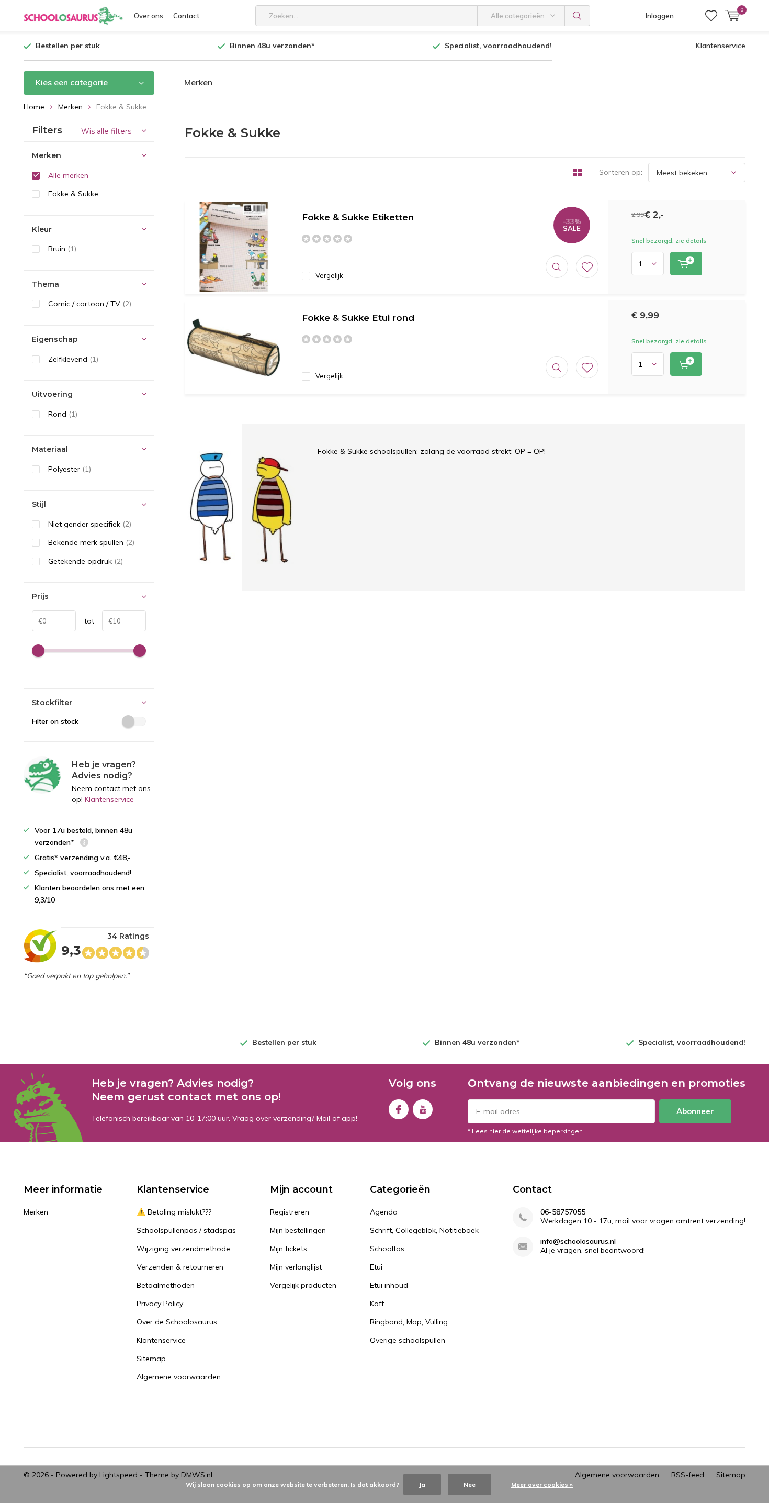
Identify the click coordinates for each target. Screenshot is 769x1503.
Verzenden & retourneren (180, 1267)
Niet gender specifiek (89, 524)
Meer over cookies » (542, 1484)
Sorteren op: (620, 172)
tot (85, 621)
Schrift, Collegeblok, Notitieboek (424, 1230)
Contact (186, 16)
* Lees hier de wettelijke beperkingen (525, 1131)
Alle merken (68, 175)
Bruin (62, 248)
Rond (62, 414)
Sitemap (151, 1358)
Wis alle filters (106, 131)
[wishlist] (711, 15)
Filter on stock (55, 721)
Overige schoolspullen (407, 1340)
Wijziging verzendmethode (183, 1248)
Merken (198, 82)
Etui (376, 1267)
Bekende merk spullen (91, 542)
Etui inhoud (389, 1285)
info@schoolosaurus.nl (578, 1241)
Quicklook (557, 266)
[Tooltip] (84, 844)
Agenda (384, 1212)
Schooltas (387, 1248)
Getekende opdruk (85, 561)
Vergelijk (329, 275)
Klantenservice (720, 45)
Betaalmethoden (166, 1285)
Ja (422, 1484)
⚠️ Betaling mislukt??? (174, 1212)
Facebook (399, 1109)
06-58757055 (562, 1212)
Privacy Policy (160, 1303)
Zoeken (577, 15)
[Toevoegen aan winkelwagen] (686, 263)
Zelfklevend (73, 359)
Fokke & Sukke (73, 193)
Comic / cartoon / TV (89, 303)
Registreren (289, 1212)
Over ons (148, 16)
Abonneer (695, 1111)
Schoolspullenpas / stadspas (186, 1230)
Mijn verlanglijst (296, 1267)
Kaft (377, 1303)
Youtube (423, 1109)
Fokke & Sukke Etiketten (358, 217)
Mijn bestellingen (298, 1230)
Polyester (69, 469)
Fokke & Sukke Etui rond (358, 318)
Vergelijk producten (303, 1285)
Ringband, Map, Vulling (409, 1322)
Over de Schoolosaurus (177, 1322)
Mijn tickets (288, 1248)
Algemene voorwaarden (179, 1377)
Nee (469, 1484)
